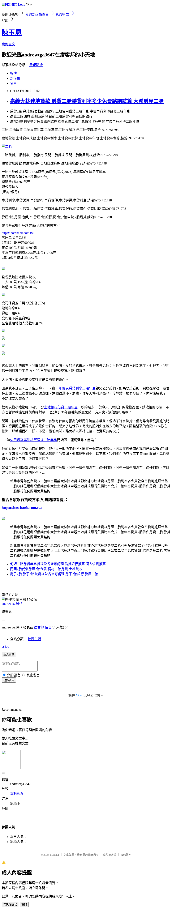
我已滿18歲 (10, 904)
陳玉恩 (12, 32)
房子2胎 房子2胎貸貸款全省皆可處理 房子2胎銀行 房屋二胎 (54, 574)
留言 (48, 627)
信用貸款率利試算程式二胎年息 (33, 440)
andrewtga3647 (12, 603)
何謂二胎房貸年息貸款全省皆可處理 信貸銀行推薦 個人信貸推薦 (58, 564)
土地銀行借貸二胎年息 (61, 407)
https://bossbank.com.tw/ (18, 233)
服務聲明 (125, 854)
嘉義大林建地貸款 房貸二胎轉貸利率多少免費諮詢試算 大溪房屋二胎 (87, 101)
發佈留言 (8, 680)
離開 (24, 904)
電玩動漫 (36, 65)
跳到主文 (8, 44)
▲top (5, 646)
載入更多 (8, 654)
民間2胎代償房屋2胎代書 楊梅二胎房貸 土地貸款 (46, 569)
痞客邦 (39, 627)
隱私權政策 (109, 854)
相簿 (13, 73)
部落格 (15, 78)
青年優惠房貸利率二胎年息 (75, 388)
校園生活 (34, 639)
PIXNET (54, 854)
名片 (13, 83)
